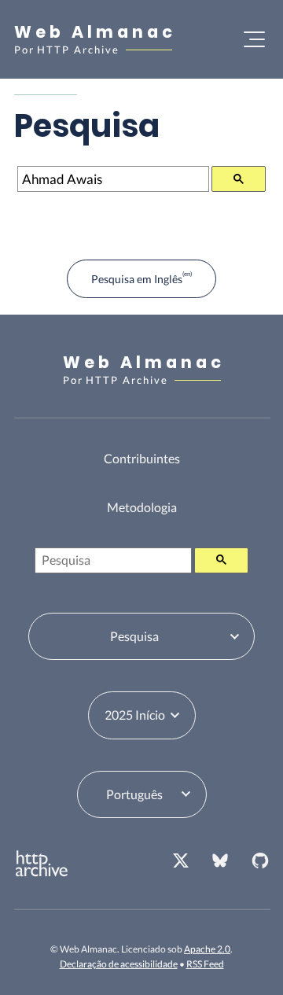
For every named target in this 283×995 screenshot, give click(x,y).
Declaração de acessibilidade (119, 964)
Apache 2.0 (207, 949)
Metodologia (142, 506)
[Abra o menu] (254, 39)
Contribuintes (142, 458)
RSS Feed (205, 964)
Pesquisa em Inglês (136, 279)
